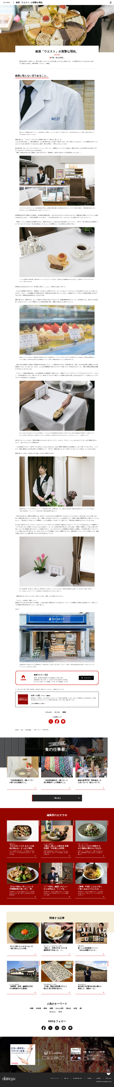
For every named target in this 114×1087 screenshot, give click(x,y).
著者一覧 (66, 1078)
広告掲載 (89, 1078)
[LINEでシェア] (63, 721)
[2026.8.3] (23, 933)
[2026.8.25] (91, 830)
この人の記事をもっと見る (37, 703)
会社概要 (98, 1078)
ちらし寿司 (59, 1008)
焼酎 (31, 1008)
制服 (64, 712)
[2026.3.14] (91, 933)
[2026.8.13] (23, 971)
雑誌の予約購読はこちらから (94, 1059)
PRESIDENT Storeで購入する (94, 1055)
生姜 (75, 1008)
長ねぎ (68, 1008)
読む (22, 729)
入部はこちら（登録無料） (53, 1058)
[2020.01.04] (23, 766)
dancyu (17, 729)
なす (60, 1011)
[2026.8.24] (23, 830)
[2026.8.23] (23, 873)
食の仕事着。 (60, 57)
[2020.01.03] (57, 766)
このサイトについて (54, 1078)
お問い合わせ (108, 1078)
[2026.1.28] (91, 971)
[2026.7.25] (57, 971)
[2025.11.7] (57, 933)
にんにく (52, 1011)
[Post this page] (51, 721)
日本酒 (38, 1008)
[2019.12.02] (91, 766)
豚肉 (45, 1008)
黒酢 (51, 1008)
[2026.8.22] (57, 873)
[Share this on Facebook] (57, 721)
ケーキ (57, 712)
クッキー (49, 712)
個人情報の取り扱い (77, 1078)
